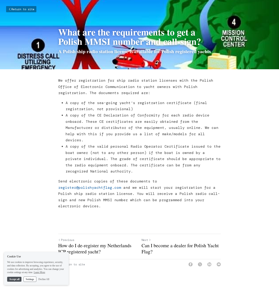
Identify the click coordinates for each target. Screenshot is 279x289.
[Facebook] (191, 264)
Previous (67, 240)
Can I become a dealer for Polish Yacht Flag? (180, 248)
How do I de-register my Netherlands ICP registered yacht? (94, 248)
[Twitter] (200, 264)
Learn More (39, 272)
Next (145, 240)
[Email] (219, 264)
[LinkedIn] (209, 264)
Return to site (22, 9)
